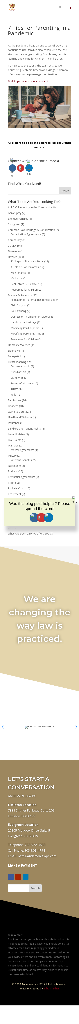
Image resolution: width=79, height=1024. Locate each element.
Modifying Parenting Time (26, 333)
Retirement (14, 494)
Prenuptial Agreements (21, 477)
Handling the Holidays (23, 322)
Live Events (14, 440)
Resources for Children (24, 289)
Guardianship (18, 372)
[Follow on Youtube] (18, 877)
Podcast (13, 471)
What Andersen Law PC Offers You (28, 533)
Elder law (13, 350)
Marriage (13, 445)
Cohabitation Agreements (26, 234)
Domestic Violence (19, 345)
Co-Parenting (18, 311)
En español (14, 356)
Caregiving (14, 224)
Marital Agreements (22, 450)
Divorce (12, 257)
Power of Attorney (22, 383)
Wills (13, 394)
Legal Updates (16, 434)
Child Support (18, 305)
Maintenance (18, 272)
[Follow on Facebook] (11, 877)
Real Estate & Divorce (24, 284)
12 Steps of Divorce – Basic (27, 261)
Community (15, 240)
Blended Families (18, 218)
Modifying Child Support (25, 328)
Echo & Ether (51, 988)
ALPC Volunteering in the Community (30, 207)
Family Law (14, 400)
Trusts (14, 389)
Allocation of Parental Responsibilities (33, 299)
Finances (13, 406)
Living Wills (17, 377)
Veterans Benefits (21, 460)
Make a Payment (22, 865)
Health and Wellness (20, 417)
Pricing (12, 482)
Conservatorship (20, 366)
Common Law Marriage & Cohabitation (31, 230)
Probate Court (16, 488)
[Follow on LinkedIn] (25, 877)
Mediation (17, 278)
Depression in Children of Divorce (31, 316)
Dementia (14, 251)
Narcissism (14, 465)
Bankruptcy (14, 213)
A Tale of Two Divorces (25, 267)
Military (12, 455)
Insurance (13, 423)
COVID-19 (14, 245)
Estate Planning (17, 362)
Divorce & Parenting (20, 295)
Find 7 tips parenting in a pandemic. (29, 81)
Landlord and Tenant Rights (24, 428)
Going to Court (17, 411)
